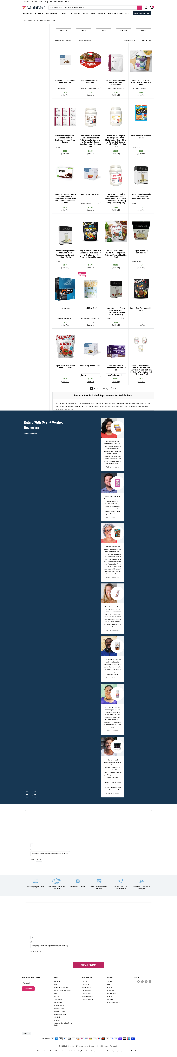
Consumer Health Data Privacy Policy (63, 1024)
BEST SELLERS (27, 13)
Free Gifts (34, 2)
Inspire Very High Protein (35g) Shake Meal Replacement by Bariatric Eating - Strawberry (115, 311)
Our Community (59, 1002)
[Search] (139, 8)
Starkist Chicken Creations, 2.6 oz (141, 137)
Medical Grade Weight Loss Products (57, 888)
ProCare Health (86, 990)
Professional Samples (113, 1002)
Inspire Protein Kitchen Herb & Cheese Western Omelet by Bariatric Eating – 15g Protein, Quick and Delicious (90, 254)
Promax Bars (65, 308)
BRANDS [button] (100, 13)
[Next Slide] (35, 794)
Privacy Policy (95, 1046)
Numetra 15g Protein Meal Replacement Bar (65, 81)
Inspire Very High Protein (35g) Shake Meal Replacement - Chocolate (141, 196)
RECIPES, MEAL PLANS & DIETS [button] (117, 13)
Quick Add (65, 95)
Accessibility (114, 1046)
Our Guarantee (111, 993)
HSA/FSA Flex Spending (61, 987)
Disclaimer (104, 1046)
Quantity (33, 859)
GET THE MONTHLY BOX (141, 13)
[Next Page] (97, 388)
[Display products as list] (150, 40)
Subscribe (30, 988)
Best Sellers (123, 31)
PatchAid (84, 981)
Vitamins (83, 31)
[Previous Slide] (27, 794)
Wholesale (110, 999)
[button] (146, 8)
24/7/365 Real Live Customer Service (120, 888)
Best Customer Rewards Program (99, 888)
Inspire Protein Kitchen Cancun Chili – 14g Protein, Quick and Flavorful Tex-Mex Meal (115, 254)
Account (109, 987)
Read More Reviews (31, 433)
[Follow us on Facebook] (138, 981)
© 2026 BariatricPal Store (67, 1046)
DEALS (93, 13)
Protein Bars (63, 31)
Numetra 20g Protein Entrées (90, 366)
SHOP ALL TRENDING (88, 965)
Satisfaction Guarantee (77, 887)
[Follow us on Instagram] (142, 981)
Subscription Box (59, 1005)
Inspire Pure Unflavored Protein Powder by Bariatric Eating (141, 82)
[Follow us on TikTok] (150, 981)
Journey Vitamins (87, 996)
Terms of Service (82, 1046)
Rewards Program (59, 1008)
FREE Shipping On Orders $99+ (35, 888)
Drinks (104, 31)
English (25, 1033)
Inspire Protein (86, 987)
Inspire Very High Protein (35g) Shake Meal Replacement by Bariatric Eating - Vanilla (65, 254)
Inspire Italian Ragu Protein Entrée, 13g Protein (65, 367)
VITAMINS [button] (38, 13)
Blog (46, 2)
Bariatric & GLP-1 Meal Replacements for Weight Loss (41, 20)
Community (53, 2)
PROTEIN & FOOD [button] (51, 13)
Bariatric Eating (86, 993)
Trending (143, 31)
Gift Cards (57, 1017)
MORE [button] (64, 13)
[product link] (113, 444)
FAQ (55, 993)
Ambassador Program (60, 1014)
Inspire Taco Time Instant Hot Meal (141, 309)
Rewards (26, 2)
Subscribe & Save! (59, 1011)
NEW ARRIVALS (75, 13)
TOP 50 (85, 13)
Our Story (57, 981)
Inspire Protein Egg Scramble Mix (141, 252)
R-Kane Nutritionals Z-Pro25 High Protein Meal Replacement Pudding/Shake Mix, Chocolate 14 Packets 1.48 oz (65, 198)
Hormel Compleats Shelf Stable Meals (90, 81)
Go (113, 388)
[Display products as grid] (147, 40)
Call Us (67, 2)
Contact (60, 2)
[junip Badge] (144, 984)
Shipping (109, 981)
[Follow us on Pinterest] (146, 981)
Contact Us (110, 990)
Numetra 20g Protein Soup (90, 194)
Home (24, 20)
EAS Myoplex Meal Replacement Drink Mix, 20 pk (116, 368)
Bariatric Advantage (88, 999)
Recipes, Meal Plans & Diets (62, 990)
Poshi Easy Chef (91, 308)
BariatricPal (85, 984)
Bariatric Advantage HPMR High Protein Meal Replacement (116, 82)
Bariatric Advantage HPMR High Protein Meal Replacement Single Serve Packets (65, 139)
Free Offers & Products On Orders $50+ (141, 888)
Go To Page (103, 388)
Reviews (41, 2)
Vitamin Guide (58, 999)
